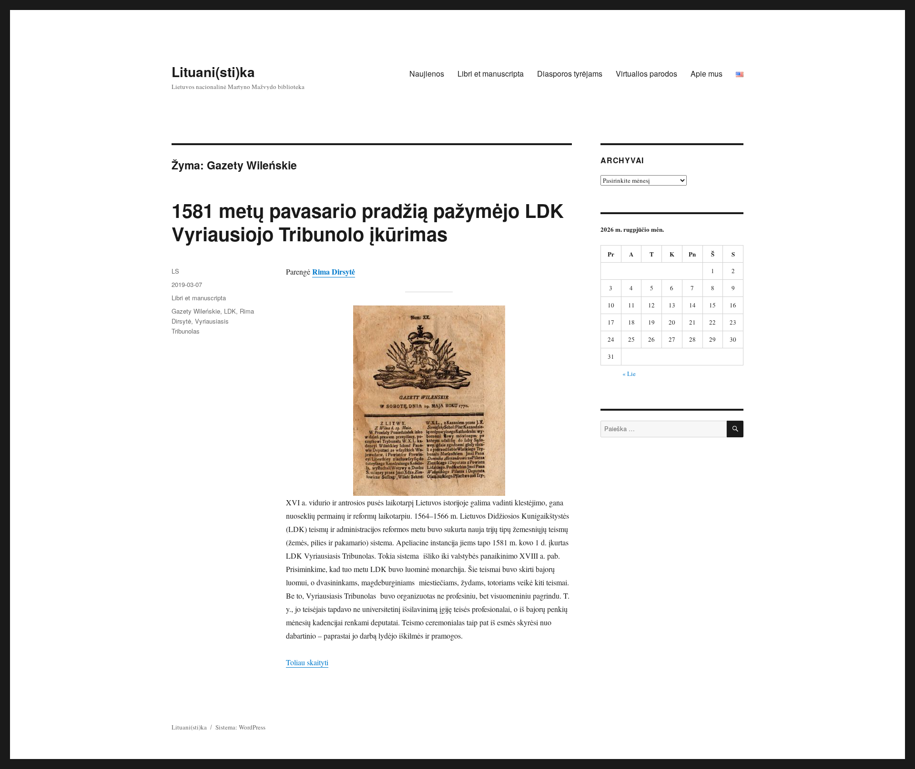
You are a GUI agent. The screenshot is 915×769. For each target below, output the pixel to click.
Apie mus (706, 73)
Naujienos (426, 73)
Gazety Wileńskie (196, 310)
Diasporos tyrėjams (569, 73)
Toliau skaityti (307, 662)
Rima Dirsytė (333, 271)
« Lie (629, 373)
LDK (230, 310)
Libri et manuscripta (491, 73)
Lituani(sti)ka (213, 71)
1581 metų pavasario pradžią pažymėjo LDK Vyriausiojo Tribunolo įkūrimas (368, 222)
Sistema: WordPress (240, 727)
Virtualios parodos (646, 73)
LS (175, 271)
